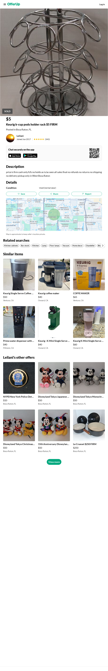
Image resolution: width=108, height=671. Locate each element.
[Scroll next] (103, 245)
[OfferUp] (13, 4)
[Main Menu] (4, 4)
